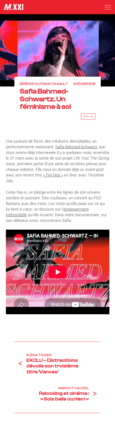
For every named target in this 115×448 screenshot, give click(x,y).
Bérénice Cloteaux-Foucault (43, 84)
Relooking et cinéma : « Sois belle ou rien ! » (64, 396)
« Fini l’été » (53, 175)
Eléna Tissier (39, 355)
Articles (88, 116)
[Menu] (108, 7)
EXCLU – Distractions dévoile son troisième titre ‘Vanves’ (52, 366)
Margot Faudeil (73, 388)
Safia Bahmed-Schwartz (76, 146)
